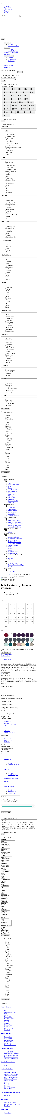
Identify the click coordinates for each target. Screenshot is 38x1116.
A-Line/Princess (10, 370)
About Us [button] (7, 770)
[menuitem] (20, 6)
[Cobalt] (19, 635)
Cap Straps (9, 400)
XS (7, 112)
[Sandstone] (23, 644)
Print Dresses (9, 178)
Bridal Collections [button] (9, 504)
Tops (7, 189)
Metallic (8, 246)
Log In (6, 12)
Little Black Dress (11, 169)
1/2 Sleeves (9, 383)
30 (27, 99)
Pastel (7, 252)
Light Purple (9, 438)
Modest (8, 174)
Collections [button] (7, 759)
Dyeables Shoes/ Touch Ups (16, 565)
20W (7, 105)
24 (6, 99)
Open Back (9, 211)
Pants (7, 176)
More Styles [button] (7, 568)
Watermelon (9, 447)
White (7, 469)
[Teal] (10, 644)
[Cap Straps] (5, 929)
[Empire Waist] (5, 914)
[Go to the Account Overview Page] (1, 3)
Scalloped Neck (10, 353)
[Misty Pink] (19, 640)
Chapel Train (9, 318)
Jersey (7, 292)
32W (24, 109)
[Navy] (23, 640)
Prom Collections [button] (9, 479)
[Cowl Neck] (5, 905)
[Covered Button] (5, 865)
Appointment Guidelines (11, 725)
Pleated (8, 213)
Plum (7, 449)
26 (13, 99)
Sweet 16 (8, 154)
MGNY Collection (13, 551)
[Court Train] (4, 901)
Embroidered (9, 267)
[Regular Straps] (5, 930)
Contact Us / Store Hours (11, 778)
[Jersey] (4, 893)
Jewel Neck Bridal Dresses (15, 524)
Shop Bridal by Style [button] (10, 517)
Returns (6, 723)
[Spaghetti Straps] (5, 932)
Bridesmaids (9, 133)
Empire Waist (10, 372)
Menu (2, 39)
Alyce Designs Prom (13, 484)
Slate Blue (9, 430)
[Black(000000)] (10, 635)
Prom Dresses (10, 149)
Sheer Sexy (9, 182)
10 (18, 92)
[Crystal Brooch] (5, 885)
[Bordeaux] (15, 635)
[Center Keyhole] (6, 860)
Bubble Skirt (9, 200)
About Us (7, 731)
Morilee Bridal (12, 512)
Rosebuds (10, 558)
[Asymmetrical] (4, 898)
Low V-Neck (9, 346)
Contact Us (7, 721)
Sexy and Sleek (10, 180)
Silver (7, 467)
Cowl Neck (9, 339)
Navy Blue (9, 433)
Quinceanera (9, 150)
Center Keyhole (10, 204)
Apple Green (9, 419)
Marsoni (10, 550)
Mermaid (8, 373)
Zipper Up (9, 235)
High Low (9, 207)
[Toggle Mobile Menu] (1, 753)
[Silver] (6, 644)
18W (31, 102)
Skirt (7, 185)
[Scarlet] (27, 640)
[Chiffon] (4, 890)
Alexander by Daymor (14, 540)
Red (7, 451)
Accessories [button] (7, 560)
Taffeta (8, 305)
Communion (9, 138)
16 (6, 96)
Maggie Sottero (12, 509)
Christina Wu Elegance (14, 543)
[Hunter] (32, 635)
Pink (7, 442)
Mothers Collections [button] (9, 533)
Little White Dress (11, 171)
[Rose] (19, 644)
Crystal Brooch (10, 265)
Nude (7, 458)
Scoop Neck (9, 355)
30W (15, 109)
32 (6, 102)
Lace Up (8, 230)
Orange (8, 453)
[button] (7, 42)
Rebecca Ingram (12, 510)
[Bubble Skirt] (6, 857)
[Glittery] (3, 873)
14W (14, 102)
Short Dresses (10, 183)
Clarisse (10, 488)
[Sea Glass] (32, 640)
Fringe (8, 272)
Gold (7, 460)
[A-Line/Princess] (5, 913)
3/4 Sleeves (9, 385)
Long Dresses (10, 173)
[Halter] (5, 906)
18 (13, 96)
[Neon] (3, 876)
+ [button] (5, 519)
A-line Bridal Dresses (14, 520)
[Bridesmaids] (8, 843)
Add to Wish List (5, 652)
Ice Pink (8, 440)
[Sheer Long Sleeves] (6, 925)
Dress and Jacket (10, 165)
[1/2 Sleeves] (6, 921)
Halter (7, 341)
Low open (9, 231)
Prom (9, 483)
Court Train (9, 320)
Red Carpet (9, 152)
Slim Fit (8, 375)
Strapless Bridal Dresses (14, 527)
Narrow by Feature (9, 124)
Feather (8, 269)
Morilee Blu (11, 514)
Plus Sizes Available (11, 215)
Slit (7, 218)
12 (25, 92)
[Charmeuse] (4, 889)
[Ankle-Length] (4, 897)
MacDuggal (11, 499)
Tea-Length (9, 329)
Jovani (9, 546)
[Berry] (6, 635)
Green (8, 421)
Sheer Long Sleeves (11, 388)
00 (14, 89)
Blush (9, 486)
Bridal (7, 131)
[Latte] (15, 640)
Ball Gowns (9, 162)
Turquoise (9, 426)
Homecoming (10, 145)
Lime (7, 422)
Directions (7, 781)
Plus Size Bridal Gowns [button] (11, 528)
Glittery (8, 245)
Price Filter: (7, 77)
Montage (10, 548)
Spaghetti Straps (10, 403)
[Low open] (5, 870)
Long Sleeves (10, 387)
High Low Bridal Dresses (15, 522)
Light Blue (9, 428)
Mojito (8, 417)
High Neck (9, 342)
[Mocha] (15, 644)
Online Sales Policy (6, 654)
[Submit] (20, 16)
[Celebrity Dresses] (6, 859)
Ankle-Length (10, 315)
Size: (2, 600)
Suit (7, 187)
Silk (7, 303)
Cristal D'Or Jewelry (13, 563)
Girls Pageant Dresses (12, 143)
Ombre (8, 250)
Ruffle (8, 276)
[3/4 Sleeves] (6, 922)
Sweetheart (9, 360)
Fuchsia (8, 446)
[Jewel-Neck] (5, 909)
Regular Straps (10, 402)
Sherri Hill (11, 502)
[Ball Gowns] (5, 849)
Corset (8, 206)
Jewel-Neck (9, 344)
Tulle (7, 307)
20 (20, 96)
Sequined (8, 301)
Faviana (10, 493)
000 (7, 89)
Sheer (7, 233)
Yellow (8, 415)
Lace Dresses (9, 167)
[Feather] (4, 892)
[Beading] (5, 882)
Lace (7, 274)
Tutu (7, 191)
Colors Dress (11, 571)
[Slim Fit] (5, 917)
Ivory (7, 456)
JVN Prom (11, 496)
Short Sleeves (10, 390)
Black (7, 464)
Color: (2, 631)
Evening (8, 140)
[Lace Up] (5, 868)
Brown (8, 462)
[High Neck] (5, 908)
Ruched (8, 216)
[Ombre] (3, 878)
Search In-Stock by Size (10, 84)
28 (20, 99)
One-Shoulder (10, 349)
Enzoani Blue (11, 507)
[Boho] (5, 851)
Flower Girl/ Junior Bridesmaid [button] (13, 555)
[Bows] (5, 884)
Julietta (10, 532)
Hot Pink (8, 444)
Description (7, 659)
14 (32, 92)
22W (15, 105)
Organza (8, 298)
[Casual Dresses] (8, 844)
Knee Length (9, 324)
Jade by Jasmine (13, 545)
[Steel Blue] (27, 644)
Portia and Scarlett (13, 501)
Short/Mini (9, 325)
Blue (7, 431)
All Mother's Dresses (13, 537)
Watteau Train (10, 331)
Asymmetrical (10, 317)
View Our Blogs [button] (9, 786)
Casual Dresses (10, 134)
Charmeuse (9, 287)
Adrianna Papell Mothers (15, 538)
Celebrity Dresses (11, 202)
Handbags (10, 566)
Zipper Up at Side (11, 237)
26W (32, 105)
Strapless (8, 358)
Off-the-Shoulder (11, 348)
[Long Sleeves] (6, 924)
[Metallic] (3, 874)
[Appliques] (5, 881)
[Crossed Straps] (5, 866)
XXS (32, 109)
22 (27, 96)
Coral (7, 455)
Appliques (9, 260)
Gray (7, 465)
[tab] (20, 491)
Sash (7, 278)
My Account (7, 8)
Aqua (7, 424)
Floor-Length (9, 322)
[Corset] (6, 862)
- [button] (5, 481)
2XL (7, 115)
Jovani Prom (11, 494)
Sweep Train (9, 327)
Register (6, 11)
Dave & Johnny (12, 489)
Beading (8, 261)
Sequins (8, 279)
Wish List (7, 6)
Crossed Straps (10, 228)
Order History (8, 740)
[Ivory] (10, 640)
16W (22, 102)
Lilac (7, 437)
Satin (7, 300)
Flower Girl (9, 141)
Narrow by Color (8, 412)
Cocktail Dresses (10, 136)
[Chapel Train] (4, 900)
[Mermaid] (5, 916)
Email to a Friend (5, 656)
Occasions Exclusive (13, 515)
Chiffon (8, 289)
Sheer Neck (9, 357)
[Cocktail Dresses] (8, 846)
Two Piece (9, 192)
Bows (7, 263)
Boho (7, 164)
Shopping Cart (8, 9)
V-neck (8, 362)
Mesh (7, 296)
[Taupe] (32, 644)
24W (24, 105)
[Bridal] (8, 841)
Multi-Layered (10, 209)
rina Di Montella (12, 553)
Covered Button (10, 226)
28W (7, 109)
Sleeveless (9, 392)
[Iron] (6, 640)
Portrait (8, 351)
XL (32, 112)
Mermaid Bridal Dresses (14, 525)
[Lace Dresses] (5, 854)
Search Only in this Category (11, 75)
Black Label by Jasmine (14, 542)
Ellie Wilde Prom (12, 491)
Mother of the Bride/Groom (13, 147)
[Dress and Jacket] (5, 852)
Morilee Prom (11, 497)
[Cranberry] (23, 635)
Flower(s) (8, 270)
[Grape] (27, 635)
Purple (8, 435)
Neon (7, 248)
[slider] (33, 806)
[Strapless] (5, 933)
